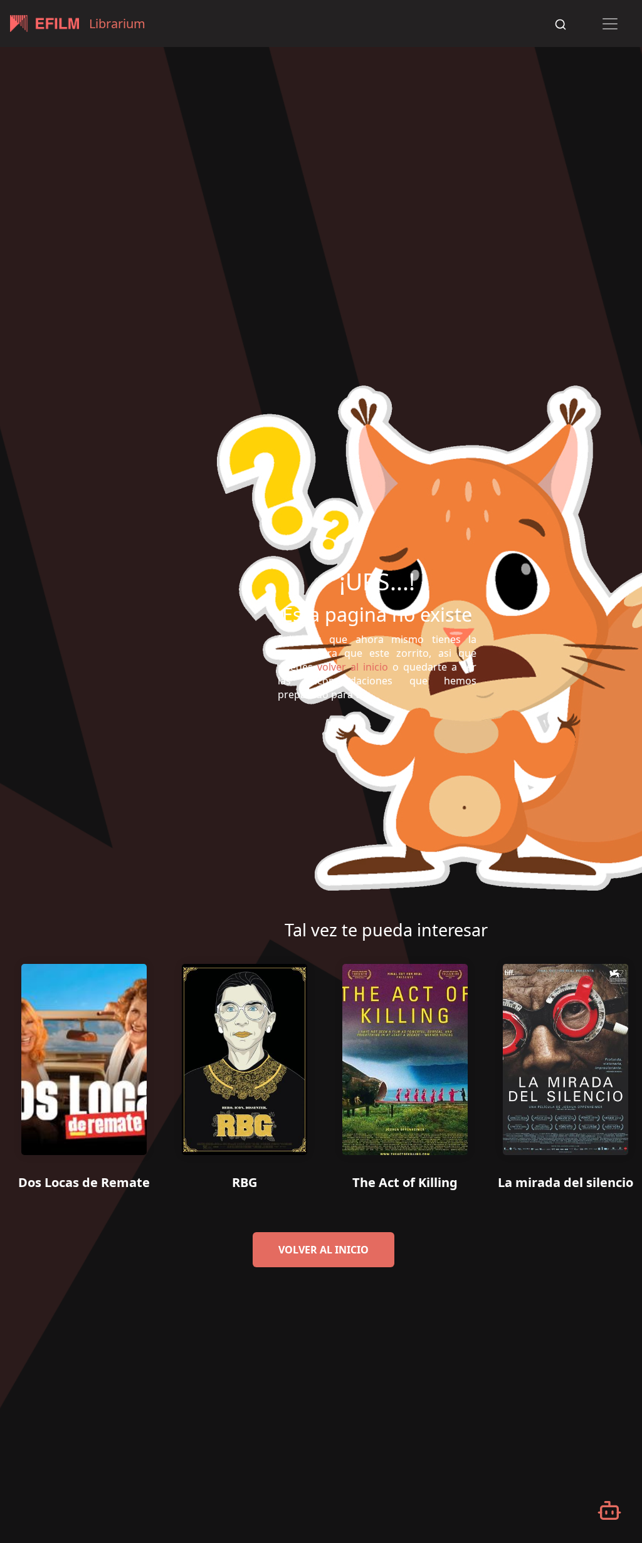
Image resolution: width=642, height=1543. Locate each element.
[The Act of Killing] (405, 1054)
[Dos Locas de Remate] (84, 1054)
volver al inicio (323, 1250)
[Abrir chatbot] (609, 1510)
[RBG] (244, 1054)
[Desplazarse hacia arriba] (620, 47)
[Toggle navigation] (610, 24)
